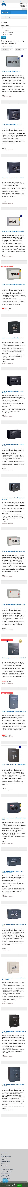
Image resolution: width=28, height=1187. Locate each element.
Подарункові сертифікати (7, 1169)
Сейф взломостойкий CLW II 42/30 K (13, 178)
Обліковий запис (5, 1175)
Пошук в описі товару (8, 34)
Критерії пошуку (5, 25)
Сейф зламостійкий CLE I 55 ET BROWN (14, 764)
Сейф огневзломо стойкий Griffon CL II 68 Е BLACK (14, 1031)
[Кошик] (23, 1)
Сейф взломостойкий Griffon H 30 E (13, 231)
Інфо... (13, 1185)
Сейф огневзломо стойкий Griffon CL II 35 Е (14, 925)
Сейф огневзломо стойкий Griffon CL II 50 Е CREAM (14, 978)
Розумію (19, 1185)
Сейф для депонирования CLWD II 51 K (14, 658)
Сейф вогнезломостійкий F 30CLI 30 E (13, 551)
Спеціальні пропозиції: (6, 1171)
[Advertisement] (14, 1133)
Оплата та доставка (6, 1158)
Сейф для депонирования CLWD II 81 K (14, 711)
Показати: (18, 49)
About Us (3, 1159)
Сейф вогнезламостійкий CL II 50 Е (12, 338)
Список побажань (5, 1177)
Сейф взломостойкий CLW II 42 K (12, 124)
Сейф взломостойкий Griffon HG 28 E (13, 284)
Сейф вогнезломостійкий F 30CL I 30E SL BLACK (13, 498)
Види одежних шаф (6, 1156)
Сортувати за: (5, 49)
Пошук (8, 17)
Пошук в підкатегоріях (8, 32)
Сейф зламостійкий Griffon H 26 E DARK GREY (14, 818)
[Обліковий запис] (20, 1)
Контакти (3, 1163)
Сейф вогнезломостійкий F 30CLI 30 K (13, 604)
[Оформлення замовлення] (25, 1)
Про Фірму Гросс (5, 1155)
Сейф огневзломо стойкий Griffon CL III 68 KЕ (13, 1085)
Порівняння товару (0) (7, 46)
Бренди (3, 1168)
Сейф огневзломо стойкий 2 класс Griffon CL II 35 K (12, 871)
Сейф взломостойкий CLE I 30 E (11, 71)
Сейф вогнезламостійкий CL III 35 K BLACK (13, 445)
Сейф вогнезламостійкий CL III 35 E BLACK (12, 391)
